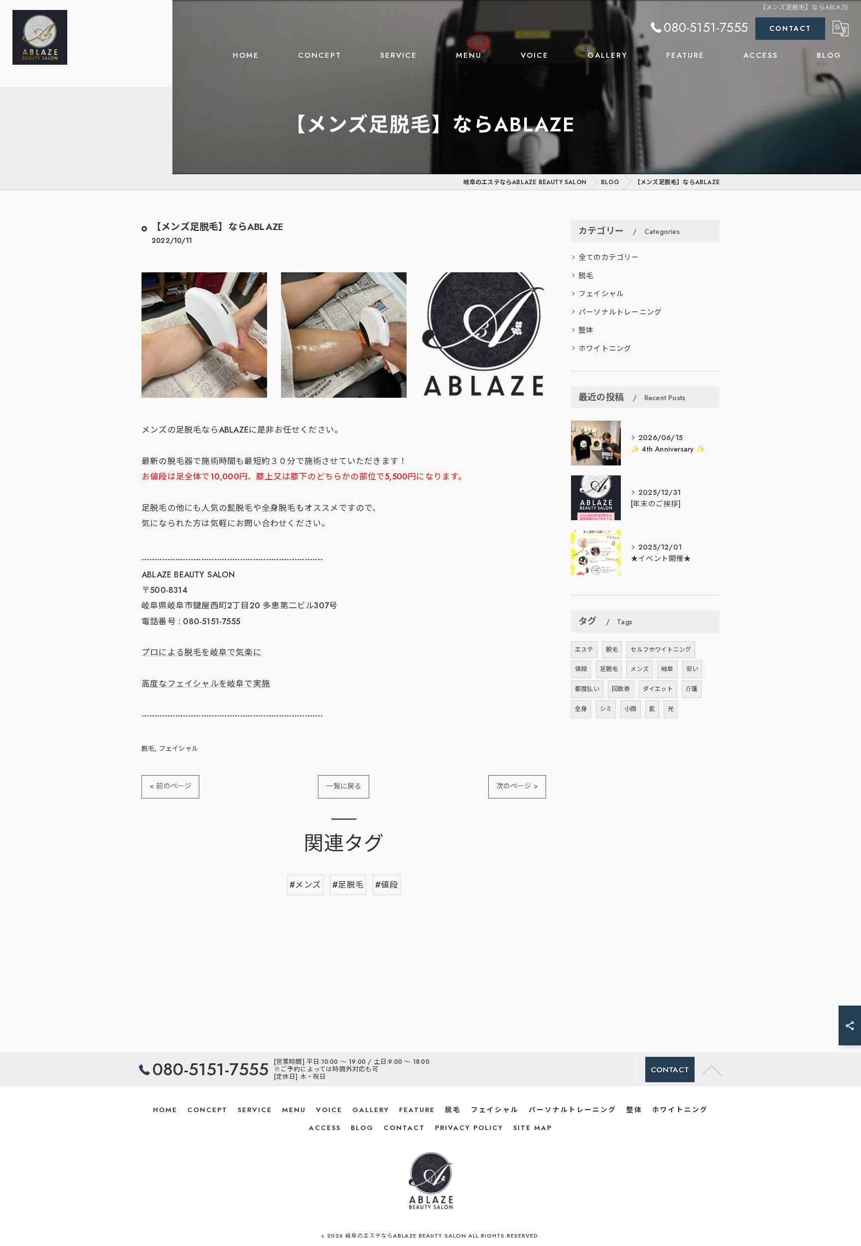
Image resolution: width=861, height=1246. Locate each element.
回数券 (621, 688)
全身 (581, 708)
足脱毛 (609, 669)
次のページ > (517, 786)
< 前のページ (170, 786)
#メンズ (305, 885)
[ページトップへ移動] (712, 1070)
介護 (692, 688)
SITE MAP (532, 1128)
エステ (584, 649)
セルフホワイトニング (660, 649)
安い (692, 669)
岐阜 (667, 669)
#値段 (386, 885)
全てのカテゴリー (608, 257)
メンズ (639, 669)
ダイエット (658, 688)
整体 (585, 330)
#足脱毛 (348, 885)
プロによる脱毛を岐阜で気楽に (202, 652)
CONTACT (790, 28)
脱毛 (148, 748)
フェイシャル (178, 748)
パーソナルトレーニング (620, 312)
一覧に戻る (343, 786)
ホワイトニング (604, 348)
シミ (606, 708)
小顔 (630, 708)
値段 (581, 669)
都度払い (587, 688)
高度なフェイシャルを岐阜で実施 (206, 683)
